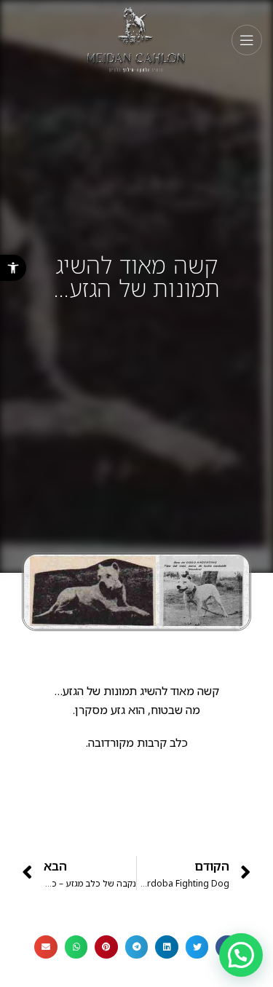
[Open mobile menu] (246, 40)
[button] (13, 268)
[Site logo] (136, 39)
